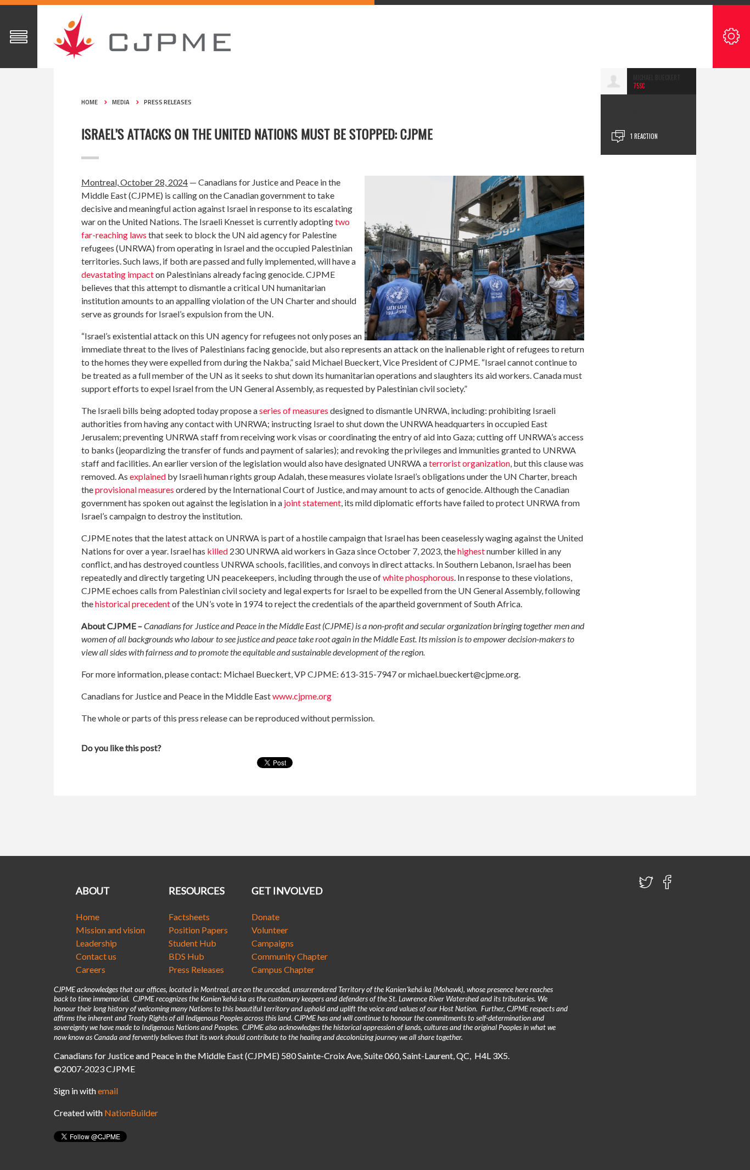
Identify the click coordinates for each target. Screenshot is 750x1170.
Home (89, 102)
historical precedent (132, 603)
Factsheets (189, 916)
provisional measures (134, 489)
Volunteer (269, 930)
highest (471, 551)
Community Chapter (289, 956)
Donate (265, 916)
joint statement (312, 502)
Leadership (96, 943)
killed (217, 551)
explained (148, 476)
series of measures (293, 410)
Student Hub (192, 943)
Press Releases (168, 102)
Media (121, 102)
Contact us (96, 956)
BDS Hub (186, 956)
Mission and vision (110, 930)
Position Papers (198, 930)
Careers (90, 969)
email (108, 1090)
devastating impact (117, 274)
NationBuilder (131, 1112)
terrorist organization (469, 463)
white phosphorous (418, 577)
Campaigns (272, 943)
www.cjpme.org (302, 696)
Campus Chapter (283, 969)
